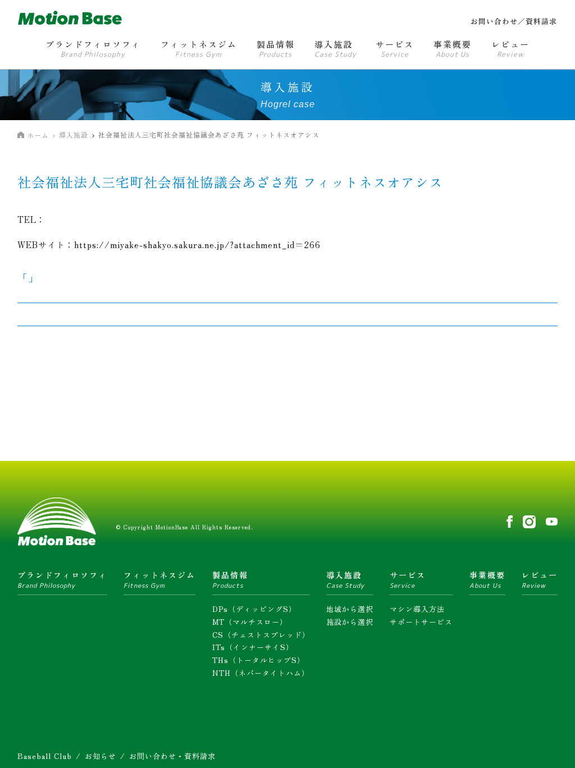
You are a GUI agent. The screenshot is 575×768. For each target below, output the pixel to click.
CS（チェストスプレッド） (261, 634)
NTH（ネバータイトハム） (260, 673)
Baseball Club (44, 756)
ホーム (38, 135)
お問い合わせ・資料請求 (172, 756)
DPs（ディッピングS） (254, 609)
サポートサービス (421, 621)
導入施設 (73, 134)
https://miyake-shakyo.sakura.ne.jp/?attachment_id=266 (197, 244)
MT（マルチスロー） (250, 621)
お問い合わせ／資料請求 (514, 21)
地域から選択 (349, 609)
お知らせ (100, 756)
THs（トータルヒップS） (258, 660)
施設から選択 (349, 621)
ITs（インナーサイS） (253, 647)
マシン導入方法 (417, 609)
